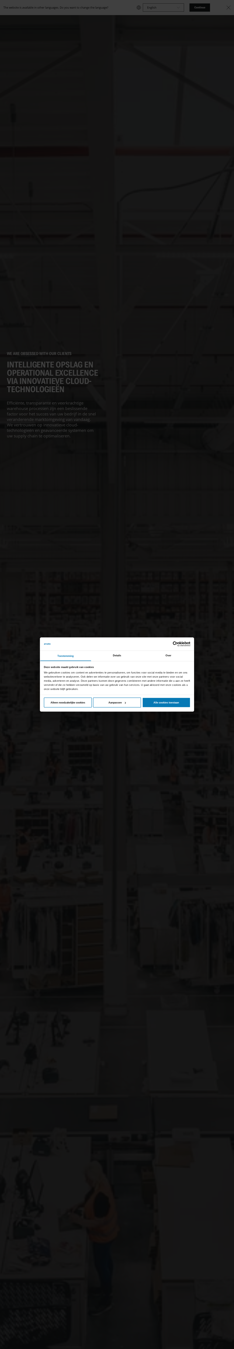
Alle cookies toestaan (166, 702)
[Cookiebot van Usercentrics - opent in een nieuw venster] (175, 644)
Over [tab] (168, 655)
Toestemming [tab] (65, 655)
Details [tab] (117, 655)
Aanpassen (115, 702)
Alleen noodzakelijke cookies (68, 702)
